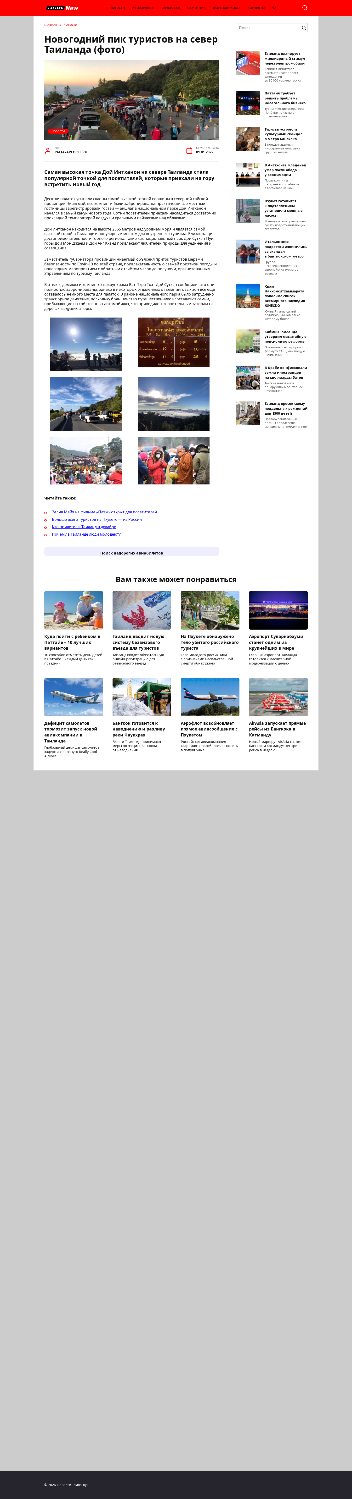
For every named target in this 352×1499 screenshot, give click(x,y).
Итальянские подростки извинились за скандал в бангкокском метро (286, 249)
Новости (117, 7)
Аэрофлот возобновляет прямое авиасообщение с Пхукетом (209, 729)
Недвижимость (226, 7)
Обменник (196, 7)
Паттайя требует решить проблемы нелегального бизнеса (285, 98)
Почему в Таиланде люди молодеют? (86, 534)
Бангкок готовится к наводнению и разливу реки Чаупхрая (139, 729)
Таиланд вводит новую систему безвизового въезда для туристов (138, 642)
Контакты (256, 7)
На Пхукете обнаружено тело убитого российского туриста (210, 642)
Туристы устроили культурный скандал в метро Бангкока (283, 134)
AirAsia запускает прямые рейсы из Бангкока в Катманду (277, 729)
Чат (275, 7)
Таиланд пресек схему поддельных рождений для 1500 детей (286, 408)
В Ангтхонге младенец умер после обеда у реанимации (285, 170)
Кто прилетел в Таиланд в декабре (84, 526)
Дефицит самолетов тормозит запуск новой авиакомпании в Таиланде (70, 732)
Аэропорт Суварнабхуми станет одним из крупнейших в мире (276, 642)
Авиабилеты (143, 7)
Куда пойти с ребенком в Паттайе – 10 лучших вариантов (72, 642)
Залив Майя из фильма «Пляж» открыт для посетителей (104, 512)
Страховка (171, 7)
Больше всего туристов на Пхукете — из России (97, 519)
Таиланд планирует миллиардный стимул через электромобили (285, 58)
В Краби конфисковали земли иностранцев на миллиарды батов (286, 373)
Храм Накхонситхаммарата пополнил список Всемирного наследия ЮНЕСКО (285, 296)
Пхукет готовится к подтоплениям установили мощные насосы (284, 208)
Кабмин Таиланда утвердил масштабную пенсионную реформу (286, 336)
